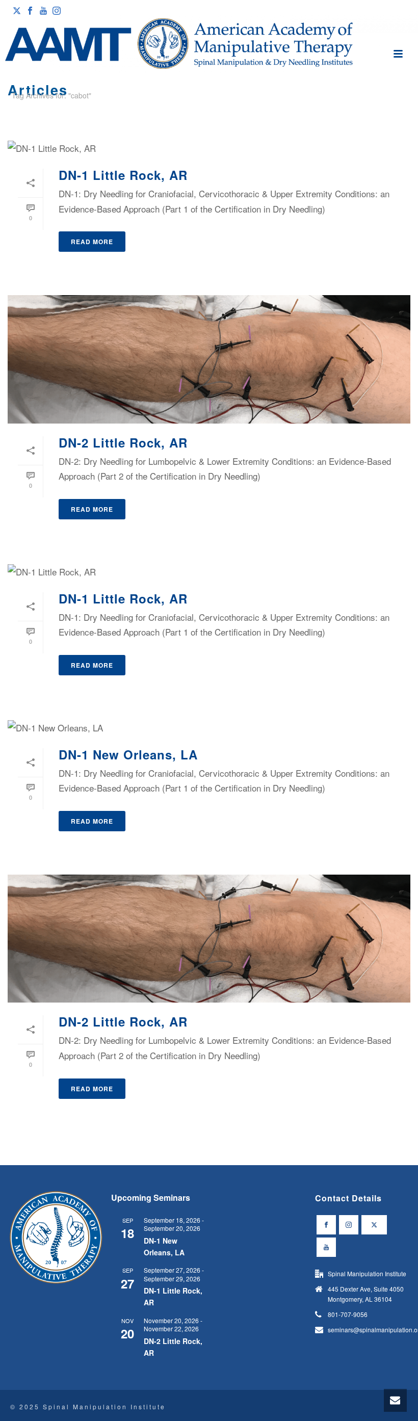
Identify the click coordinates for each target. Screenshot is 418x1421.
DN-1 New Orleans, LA (128, 754)
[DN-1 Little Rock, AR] (209, 147)
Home (389, 114)
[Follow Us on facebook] (326, 1224)
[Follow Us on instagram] (348, 1224)
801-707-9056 (348, 1314)
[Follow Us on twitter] (374, 1224)
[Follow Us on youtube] (326, 1247)
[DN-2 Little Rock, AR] (209, 359)
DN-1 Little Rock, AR (123, 174)
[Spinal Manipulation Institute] (209, 44)
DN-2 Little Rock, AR (123, 442)
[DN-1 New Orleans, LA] (209, 727)
